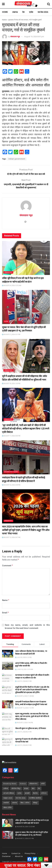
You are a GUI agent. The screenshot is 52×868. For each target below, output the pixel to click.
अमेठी (43, 784)
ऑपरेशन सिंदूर (16, 788)
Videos (23, 784)
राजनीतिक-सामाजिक (35, 798)
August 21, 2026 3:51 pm (11, 334)
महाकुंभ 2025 (7, 798)
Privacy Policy (30, 853)
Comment (7, 565)
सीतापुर (35, 803)
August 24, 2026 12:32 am (12, 285)
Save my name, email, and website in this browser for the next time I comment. (27, 626)
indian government (16, 159)
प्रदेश (31, 12)
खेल (33, 788)
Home (5, 12)
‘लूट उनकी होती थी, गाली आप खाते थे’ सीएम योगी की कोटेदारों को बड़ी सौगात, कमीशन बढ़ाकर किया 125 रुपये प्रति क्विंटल (25, 428)
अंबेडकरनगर (8, 272)
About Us (19, 856)
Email (5, 612)
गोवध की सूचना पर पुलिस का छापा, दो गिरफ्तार (30, 728)
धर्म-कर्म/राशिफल (8, 793)
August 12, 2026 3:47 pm (11, 537)
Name (5, 600)
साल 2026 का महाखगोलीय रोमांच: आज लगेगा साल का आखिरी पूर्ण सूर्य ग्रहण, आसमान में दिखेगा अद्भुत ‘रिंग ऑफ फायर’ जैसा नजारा (26, 530)
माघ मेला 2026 (43, 12)
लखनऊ (15, 12)
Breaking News (11, 472)
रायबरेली (6, 803)
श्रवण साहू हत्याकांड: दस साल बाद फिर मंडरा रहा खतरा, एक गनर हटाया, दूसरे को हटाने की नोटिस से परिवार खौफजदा (32, 716)
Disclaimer (6, 856)
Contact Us (15, 853)
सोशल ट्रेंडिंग (7, 807)
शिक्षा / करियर (25, 803)
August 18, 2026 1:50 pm (11, 383)
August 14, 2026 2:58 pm (11, 485)
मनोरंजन (43, 793)
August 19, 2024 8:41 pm (34, 37)
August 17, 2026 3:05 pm (11, 436)
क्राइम (26, 788)
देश (23, 12)
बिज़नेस (35, 793)
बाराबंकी (27, 793)
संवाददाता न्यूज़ (15, 37)
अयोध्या (5, 788)
